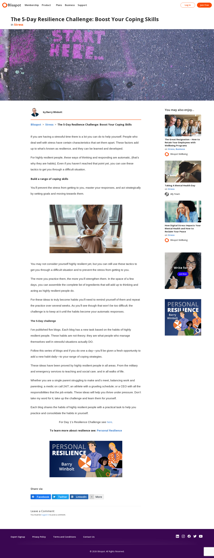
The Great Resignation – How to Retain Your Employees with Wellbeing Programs (182, 142)
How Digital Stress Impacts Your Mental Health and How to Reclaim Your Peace (183, 228)
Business (70, 5)
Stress (18, 25)
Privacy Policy (39, 536)
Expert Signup (18, 536)
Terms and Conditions (64, 536)
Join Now (183, 274)
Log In (188, 5)
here (109, 422)
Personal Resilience (109, 430)
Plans (59, 5)
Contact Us (88, 536)
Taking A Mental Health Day (180, 185)
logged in (45, 515)
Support (82, 5)
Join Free (204, 5)
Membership (32, 5)
